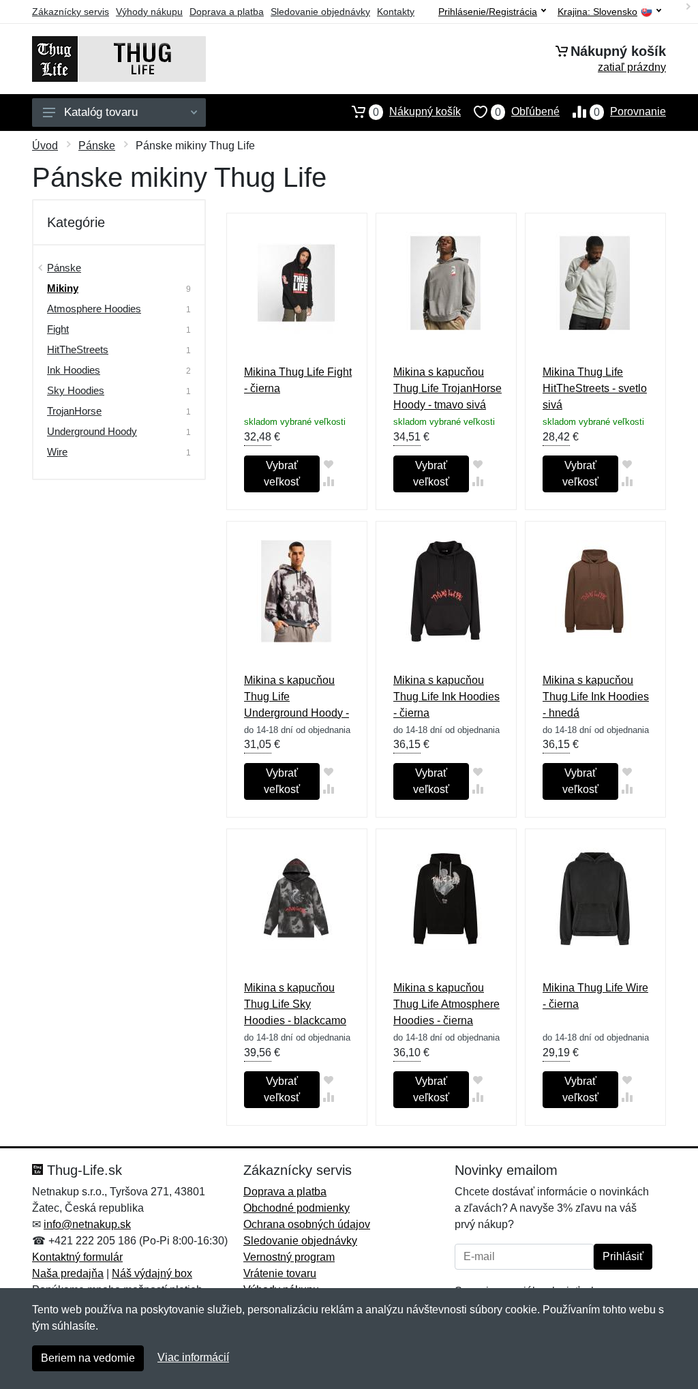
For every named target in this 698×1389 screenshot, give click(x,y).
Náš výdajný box (152, 1273)
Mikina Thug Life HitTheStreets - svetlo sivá (595, 388)
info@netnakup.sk (87, 1224)
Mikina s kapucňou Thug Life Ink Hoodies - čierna (446, 696)
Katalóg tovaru (101, 112)
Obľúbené (527, 112)
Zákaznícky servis (70, 11)
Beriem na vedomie (88, 1358)
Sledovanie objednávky (320, 11)
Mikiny (62, 288)
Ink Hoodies (73, 370)
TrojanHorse (74, 411)
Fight (58, 329)
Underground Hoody (92, 431)
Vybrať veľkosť (282, 474)
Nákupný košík (417, 112)
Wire (57, 452)
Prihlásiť (623, 1256)
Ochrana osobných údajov (306, 1224)
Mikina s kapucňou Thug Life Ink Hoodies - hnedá (596, 696)
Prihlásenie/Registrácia (487, 11)
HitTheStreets (77, 349)
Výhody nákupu (149, 11)
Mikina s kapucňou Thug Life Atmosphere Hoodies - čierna (446, 1004)
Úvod (45, 145)
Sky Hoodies (75, 390)
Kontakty (395, 11)
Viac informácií (193, 1357)
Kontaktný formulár (77, 1257)
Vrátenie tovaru (279, 1273)
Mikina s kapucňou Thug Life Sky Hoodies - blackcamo (295, 1004)
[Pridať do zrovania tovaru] (328, 481)
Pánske (96, 145)
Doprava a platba (226, 11)
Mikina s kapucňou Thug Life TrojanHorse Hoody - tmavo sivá (447, 388)
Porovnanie (630, 112)
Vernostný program (289, 1257)
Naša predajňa (68, 1273)
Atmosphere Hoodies (94, 308)
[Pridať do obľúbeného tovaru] (328, 464)
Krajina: (597, 12)
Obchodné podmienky (296, 1208)
